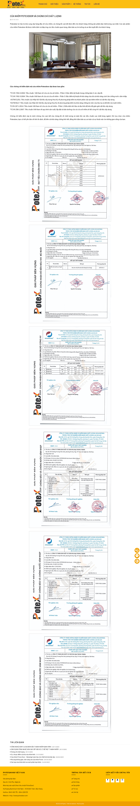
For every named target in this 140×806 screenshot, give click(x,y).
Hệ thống (77, 4)
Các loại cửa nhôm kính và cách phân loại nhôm (26, 762)
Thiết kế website (71, 803)
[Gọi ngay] (137, 550)
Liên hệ (97, 4)
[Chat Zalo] (137, 561)
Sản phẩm (66, 4)
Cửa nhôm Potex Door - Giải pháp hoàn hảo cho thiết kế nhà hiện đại (33, 757)
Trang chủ (42, 4)
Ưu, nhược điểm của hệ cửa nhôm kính (23, 754)
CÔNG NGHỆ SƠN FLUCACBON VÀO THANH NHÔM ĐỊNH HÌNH (31, 747)
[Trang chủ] (17, 4)
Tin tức (87, 4)
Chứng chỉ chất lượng (18, 752)
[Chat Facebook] (137, 555)
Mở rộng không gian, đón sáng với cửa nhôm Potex (27, 759)
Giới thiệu (54, 4)
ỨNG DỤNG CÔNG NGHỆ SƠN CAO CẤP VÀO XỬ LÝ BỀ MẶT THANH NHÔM (35, 749)
